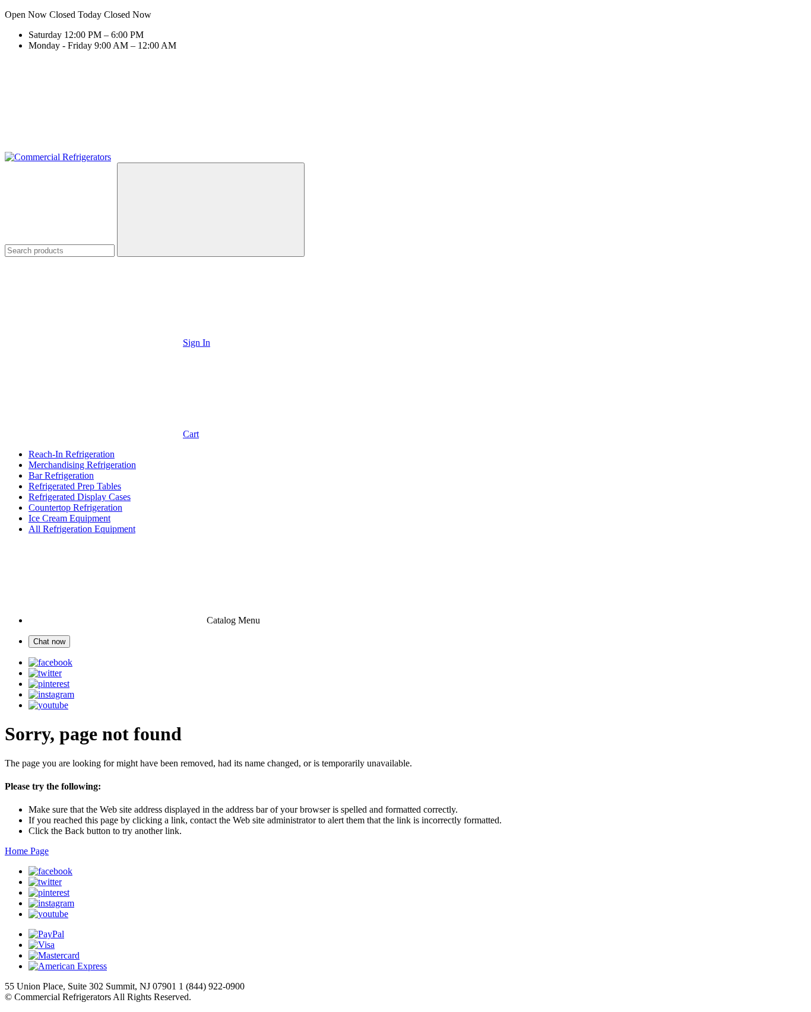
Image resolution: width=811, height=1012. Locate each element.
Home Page (27, 851)
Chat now (49, 641)
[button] (405, 14)
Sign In (196, 343)
